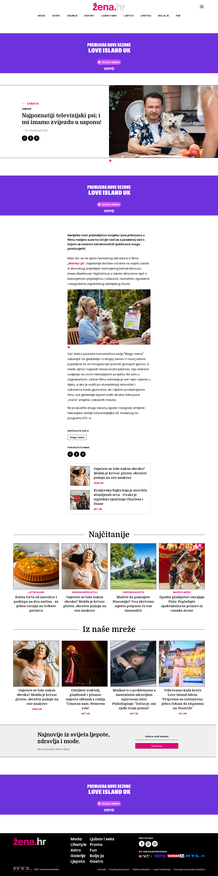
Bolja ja (163, 15)
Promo (96, 844)
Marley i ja (76, 263)
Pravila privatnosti (119, 869)
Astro (56, 15)
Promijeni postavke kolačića (189, 869)
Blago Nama (77, 437)
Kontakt (102, 869)
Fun (178, 15)
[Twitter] (36, 140)
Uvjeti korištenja (162, 869)
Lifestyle (146, 15)
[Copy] (25, 140)
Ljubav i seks (109, 15)
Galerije (72, 15)
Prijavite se (156, 745)
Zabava (33, 104)
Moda (41, 15)
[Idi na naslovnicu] (109, 10)
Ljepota (129, 15)
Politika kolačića (141, 869)
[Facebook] (31, 140)
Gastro (89, 15)
